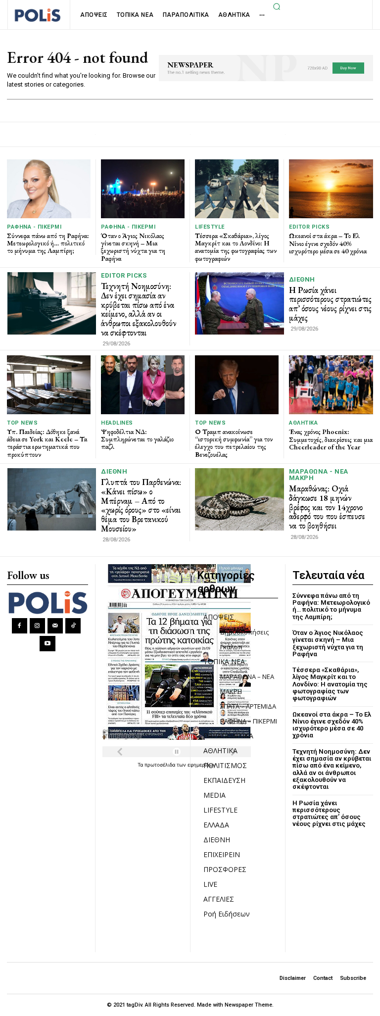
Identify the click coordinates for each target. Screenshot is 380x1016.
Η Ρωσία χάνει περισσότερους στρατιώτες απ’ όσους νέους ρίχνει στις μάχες (330, 304)
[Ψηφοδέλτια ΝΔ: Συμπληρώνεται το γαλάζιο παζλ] (143, 384)
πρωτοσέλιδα (160, 765)
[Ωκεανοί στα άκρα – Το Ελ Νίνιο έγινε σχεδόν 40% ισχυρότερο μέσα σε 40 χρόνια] (331, 188)
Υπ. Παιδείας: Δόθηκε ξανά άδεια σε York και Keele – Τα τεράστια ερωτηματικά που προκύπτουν (47, 443)
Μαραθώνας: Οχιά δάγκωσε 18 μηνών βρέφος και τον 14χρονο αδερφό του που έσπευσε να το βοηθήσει (327, 507)
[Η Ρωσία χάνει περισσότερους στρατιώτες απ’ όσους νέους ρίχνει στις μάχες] (239, 303)
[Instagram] (37, 625)
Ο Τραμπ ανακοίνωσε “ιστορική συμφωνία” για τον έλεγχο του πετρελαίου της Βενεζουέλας (234, 443)
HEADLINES (117, 423)
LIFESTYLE (210, 227)
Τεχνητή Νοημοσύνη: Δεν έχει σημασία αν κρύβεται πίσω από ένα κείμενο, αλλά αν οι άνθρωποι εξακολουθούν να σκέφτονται (138, 309)
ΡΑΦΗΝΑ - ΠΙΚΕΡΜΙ (34, 227)
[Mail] (55, 625)
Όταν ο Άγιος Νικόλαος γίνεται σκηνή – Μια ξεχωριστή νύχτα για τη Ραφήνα (133, 247)
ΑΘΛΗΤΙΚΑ (303, 423)
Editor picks (309, 227)
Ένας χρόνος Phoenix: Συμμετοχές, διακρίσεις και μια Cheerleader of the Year (331, 439)
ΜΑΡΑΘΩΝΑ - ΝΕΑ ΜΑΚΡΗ (318, 474)
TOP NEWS (22, 423)
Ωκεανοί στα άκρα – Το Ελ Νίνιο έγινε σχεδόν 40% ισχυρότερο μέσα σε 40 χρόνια (328, 243)
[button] (276, 6)
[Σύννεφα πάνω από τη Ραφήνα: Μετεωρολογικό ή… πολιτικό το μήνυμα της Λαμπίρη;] (49, 188)
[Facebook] (19, 625)
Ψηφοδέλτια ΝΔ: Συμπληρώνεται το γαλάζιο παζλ (137, 439)
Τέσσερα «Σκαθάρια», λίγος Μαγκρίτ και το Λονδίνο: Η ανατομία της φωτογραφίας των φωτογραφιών (236, 247)
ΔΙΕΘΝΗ (302, 279)
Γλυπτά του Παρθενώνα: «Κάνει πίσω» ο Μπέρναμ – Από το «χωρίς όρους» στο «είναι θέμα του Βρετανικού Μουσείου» (141, 505)
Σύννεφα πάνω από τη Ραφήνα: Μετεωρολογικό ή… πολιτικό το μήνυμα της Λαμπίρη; (48, 243)
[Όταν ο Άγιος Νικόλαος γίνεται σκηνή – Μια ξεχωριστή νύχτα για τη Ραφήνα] (143, 188)
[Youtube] (47, 643)
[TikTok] (73, 625)
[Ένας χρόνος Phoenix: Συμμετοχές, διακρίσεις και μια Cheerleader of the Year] (331, 384)
